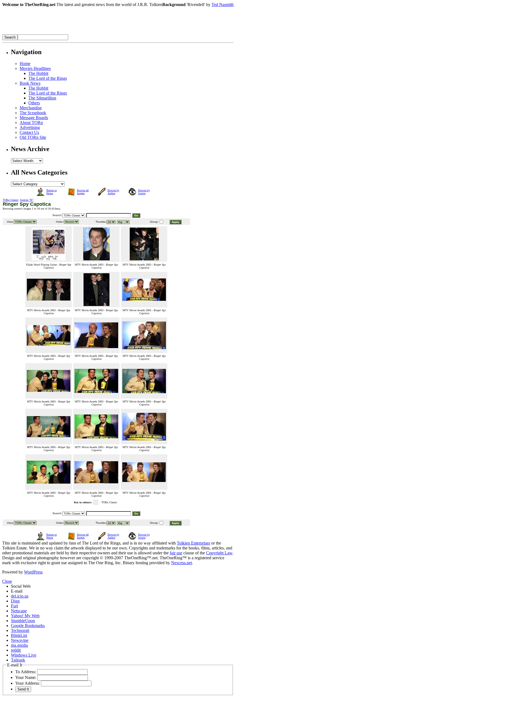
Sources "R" (26, 199)
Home (25, 63)
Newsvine (19, 640)
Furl (14, 606)
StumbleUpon (23, 620)
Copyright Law (219, 553)
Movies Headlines (35, 68)
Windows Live (23, 655)
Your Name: (25, 677)
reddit (16, 650)
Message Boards (34, 117)
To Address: (25, 671)
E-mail (16, 591)
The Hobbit (38, 73)
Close (7, 581)
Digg (15, 601)
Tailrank (18, 660)
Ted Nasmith (223, 4)
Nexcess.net (181, 562)
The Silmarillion (42, 98)
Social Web (21, 586)
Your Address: (27, 683)
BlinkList (19, 635)
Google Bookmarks (28, 625)
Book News (30, 83)
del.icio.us (19, 596)
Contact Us (29, 132)
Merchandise (31, 107)
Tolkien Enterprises (193, 543)
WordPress (33, 572)
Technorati (20, 630)
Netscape (19, 610)
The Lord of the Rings (47, 78)
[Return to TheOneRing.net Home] (84, 33)
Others (34, 103)
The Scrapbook (33, 112)
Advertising (30, 127)
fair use (176, 553)
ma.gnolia (19, 645)
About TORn (31, 122)
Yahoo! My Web (25, 615)
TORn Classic (10, 199)
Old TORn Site (33, 137)
